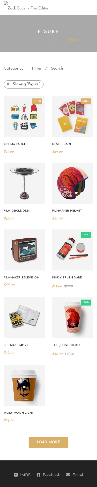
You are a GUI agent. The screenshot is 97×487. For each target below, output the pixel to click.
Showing (26, 84)
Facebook (51, 475)
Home (23, 39)
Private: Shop (47, 39)
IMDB (25, 475)
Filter (37, 69)
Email (78, 475)
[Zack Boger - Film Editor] (26, 7)
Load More (48, 442)
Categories (13, 69)
